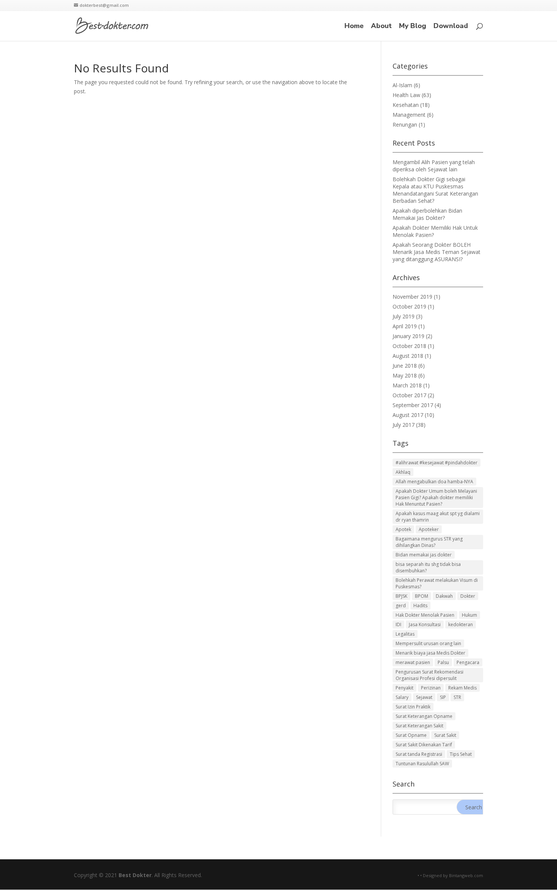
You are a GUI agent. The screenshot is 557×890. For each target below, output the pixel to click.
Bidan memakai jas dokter (424, 555)
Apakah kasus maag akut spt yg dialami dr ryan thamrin (438, 516)
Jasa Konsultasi (425, 624)
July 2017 (404, 424)
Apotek (403, 529)
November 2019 (412, 296)
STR (457, 697)
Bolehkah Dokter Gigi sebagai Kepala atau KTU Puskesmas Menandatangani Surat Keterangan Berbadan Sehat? (435, 189)
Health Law (406, 95)
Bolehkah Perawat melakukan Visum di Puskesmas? (437, 583)
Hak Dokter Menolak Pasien (425, 615)
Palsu (443, 662)
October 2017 (409, 395)
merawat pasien (413, 662)
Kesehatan (406, 104)
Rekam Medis (462, 688)
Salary (402, 697)
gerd (401, 605)
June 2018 (405, 365)
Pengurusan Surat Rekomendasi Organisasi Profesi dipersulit (429, 675)
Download (450, 26)
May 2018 (405, 375)
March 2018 (407, 385)
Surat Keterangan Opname (424, 716)
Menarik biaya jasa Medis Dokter (430, 653)
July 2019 (404, 316)
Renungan (405, 124)
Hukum (469, 615)
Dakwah (444, 596)
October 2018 (409, 345)
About (381, 26)
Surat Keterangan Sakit (419, 725)
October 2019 (409, 306)
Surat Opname (411, 735)
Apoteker (429, 529)
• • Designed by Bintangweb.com (450, 875)
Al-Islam (402, 85)
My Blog (412, 26)
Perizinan (431, 688)
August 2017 (408, 414)
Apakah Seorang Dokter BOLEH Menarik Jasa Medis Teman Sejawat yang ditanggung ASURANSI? (436, 252)
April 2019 (405, 326)
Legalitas (405, 634)
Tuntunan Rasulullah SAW (422, 763)
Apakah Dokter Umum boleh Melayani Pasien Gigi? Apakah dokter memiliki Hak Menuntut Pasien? (436, 497)
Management (409, 114)
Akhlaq (403, 472)
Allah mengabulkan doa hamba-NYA (434, 481)
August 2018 (408, 355)
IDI (398, 624)
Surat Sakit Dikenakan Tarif (424, 744)
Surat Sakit (445, 735)
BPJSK (401, 596)
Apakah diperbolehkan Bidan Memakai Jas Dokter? (427, 214)
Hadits (420, 605)
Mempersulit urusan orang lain (428, 643)
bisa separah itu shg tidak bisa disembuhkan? (428, 567)
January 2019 (408, 336)
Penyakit (404, 688)
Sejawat (424, 697)
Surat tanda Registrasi (419, 754)
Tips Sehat (461, 754)
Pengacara (468, 662)
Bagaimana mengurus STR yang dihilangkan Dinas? (429, 542)
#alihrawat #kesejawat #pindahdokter (436, 462)
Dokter (467, 596)
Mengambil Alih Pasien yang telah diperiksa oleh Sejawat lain (434, 165)
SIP (443, 697)
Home (354, 26)
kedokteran (460, 624)
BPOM (421, 596)
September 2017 (413, 405)
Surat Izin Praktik (413, 707)
